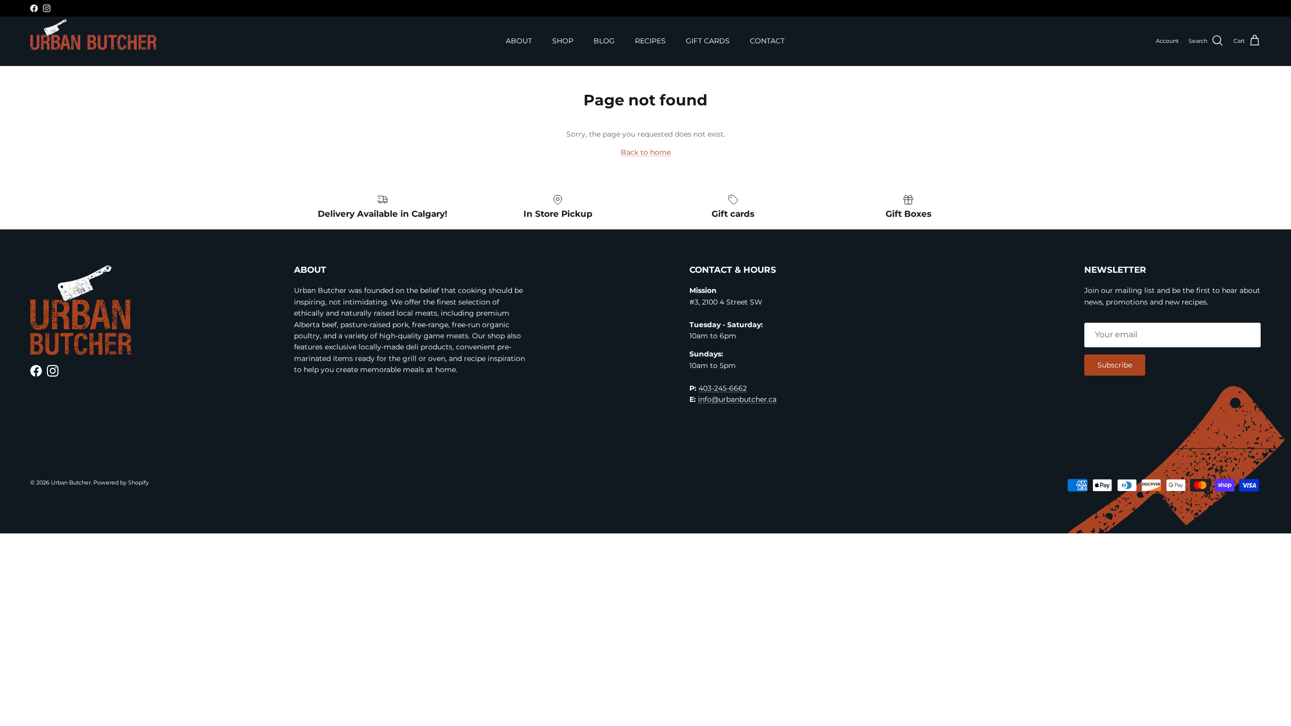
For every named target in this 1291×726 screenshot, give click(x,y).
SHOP (562, 40)
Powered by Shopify (121, 482)
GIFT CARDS (708, 40)
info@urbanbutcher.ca (737, 399)
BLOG (604, 40)
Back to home (646, 152)
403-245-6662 (722, 388)
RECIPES (650, 40)
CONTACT (767, 40)
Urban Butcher (71, 482)
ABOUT (519, 40)
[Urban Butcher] (93, 35)
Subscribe (1114, 365)
